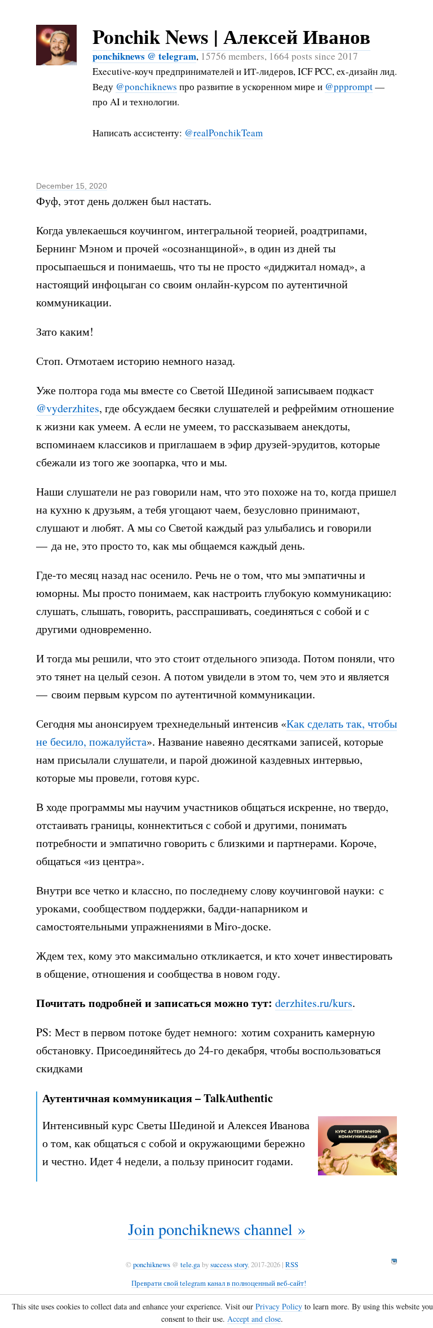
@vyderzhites (67, 408)
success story (229, 1264)
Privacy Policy (278, 1306)
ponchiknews (151, 1264)
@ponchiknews (146, 86)
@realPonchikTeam (223, 132)
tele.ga (190, 1264)
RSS (291, 1264)
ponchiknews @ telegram (144, 56)
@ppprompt (349, 86)
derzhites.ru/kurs (313, 1002)
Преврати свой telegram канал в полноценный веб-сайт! (218, 1283)
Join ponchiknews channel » (217, 1229)
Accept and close (254, 1318)
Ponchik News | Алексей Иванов (231, 36)
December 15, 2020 (71, 185)
